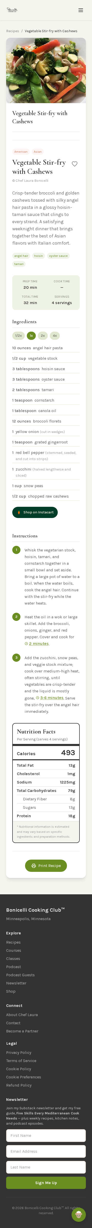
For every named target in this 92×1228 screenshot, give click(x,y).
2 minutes (39, 643)
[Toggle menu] (81, 10)
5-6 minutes (51, 697)
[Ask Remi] (79, 1215)
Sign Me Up (46, 1182)
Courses (13, 950)
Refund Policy (18, 1085)
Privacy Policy (18, 1052)
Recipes (12, 31)
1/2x (18, 335)
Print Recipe (49, 865)
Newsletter (16, 983)
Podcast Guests (20, 974)
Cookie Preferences (23, 1077)
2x (43, 335)
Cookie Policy (18, 1068)
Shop (11, 991)
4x (55, 335)
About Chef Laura (22, 1014)
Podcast (13, 966)
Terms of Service (21, 1060)
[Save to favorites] (75, 164)
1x (31, 335)
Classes (13, 958)
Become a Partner (22, 1031)
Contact (13, 1022)
